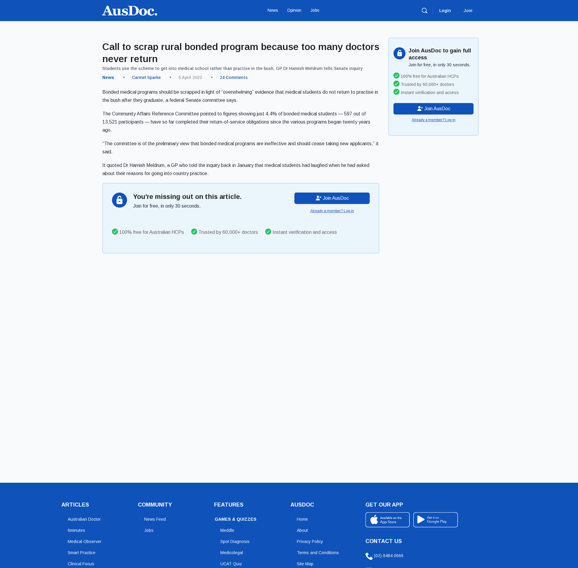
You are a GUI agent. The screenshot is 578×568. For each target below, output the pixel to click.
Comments (234, 77)
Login (445, 10)
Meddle (227, 530)
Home (302, 519)
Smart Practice (81, 552)
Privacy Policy (310, 541)
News (108, 77)
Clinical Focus (81, 563)
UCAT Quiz (231, 563)
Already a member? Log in (332, 211)
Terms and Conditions (318, 552)
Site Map (305, 563)
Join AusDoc (335, 198)
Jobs (149, 530)
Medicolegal (231, 552)
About (302, 530)
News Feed (155, 519)
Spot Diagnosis (235, 541)
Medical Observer (84, 541)
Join (468, 10)
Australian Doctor (84, 519)
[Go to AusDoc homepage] (129, 10)
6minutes (76, 530)
